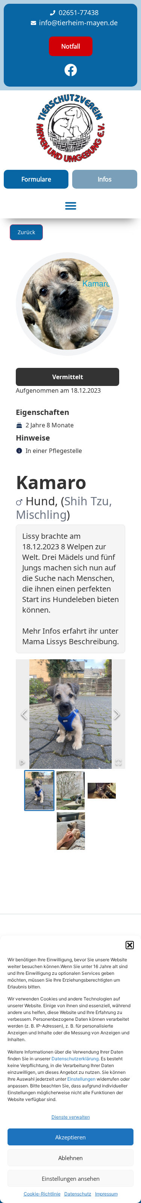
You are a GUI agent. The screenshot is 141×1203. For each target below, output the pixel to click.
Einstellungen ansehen (71, 1178)
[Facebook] (70, 70)
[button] (129, 945)
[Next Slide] (117, 714)
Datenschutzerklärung (75, 1058)
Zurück (26, 232)
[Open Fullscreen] (118, 762)
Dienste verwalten (71, 1117)
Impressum (106, 1194)
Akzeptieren (70, 1137)
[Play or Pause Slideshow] (22, 762)
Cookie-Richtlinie (42, 1194)
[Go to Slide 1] (39, 790)
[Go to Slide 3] (101, 790)
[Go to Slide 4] (71, 831)
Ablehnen (70, 1158)
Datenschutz (77, 1194)
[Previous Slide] (24, 714)
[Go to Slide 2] (70, 790)
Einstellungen (81, 1079)
